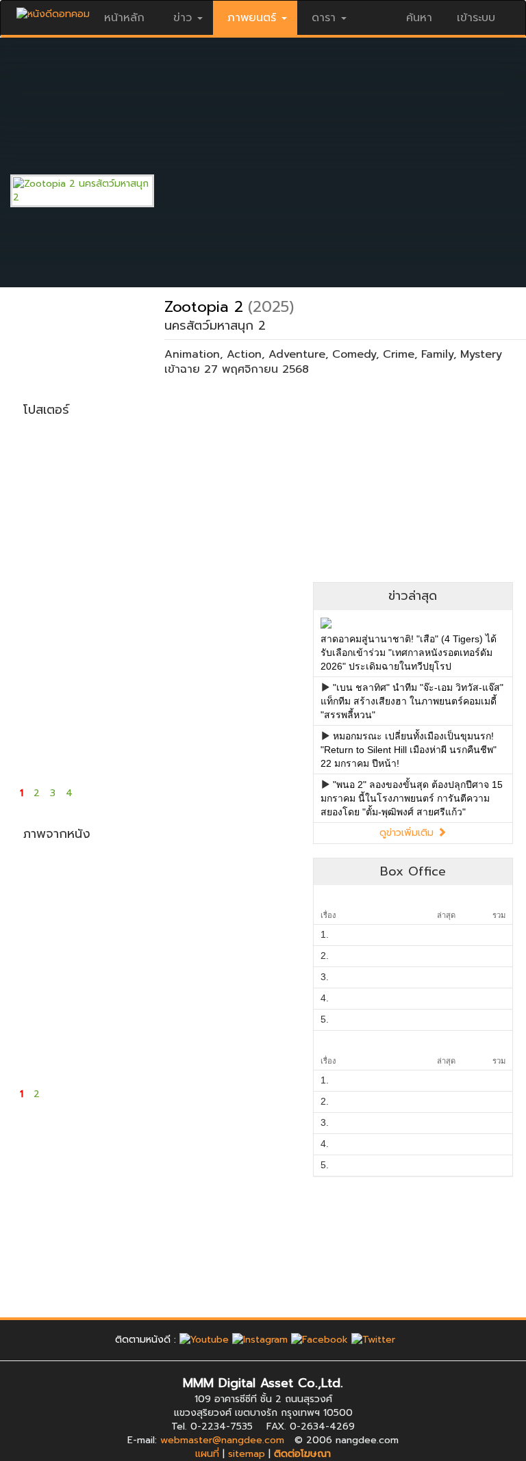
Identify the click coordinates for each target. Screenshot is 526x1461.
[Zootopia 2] (92, 190)
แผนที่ (207, 1454)
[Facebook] (319, 1339)
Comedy (354, 354)
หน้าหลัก (124, 18)
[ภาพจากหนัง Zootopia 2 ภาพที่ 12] (260, 1036)
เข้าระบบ (476, 18)
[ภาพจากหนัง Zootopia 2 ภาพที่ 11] (191, 1036)
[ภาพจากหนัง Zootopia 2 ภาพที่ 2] (121, 886)
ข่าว (182, 18)
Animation (192, 354)
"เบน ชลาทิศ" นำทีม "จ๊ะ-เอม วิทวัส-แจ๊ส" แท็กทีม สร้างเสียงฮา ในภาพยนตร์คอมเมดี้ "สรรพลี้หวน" (412, 701)
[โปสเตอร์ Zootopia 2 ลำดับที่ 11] (191, 714)
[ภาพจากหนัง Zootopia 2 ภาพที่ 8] (260, 961)
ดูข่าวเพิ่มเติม (408, 833)
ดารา (324, 18)
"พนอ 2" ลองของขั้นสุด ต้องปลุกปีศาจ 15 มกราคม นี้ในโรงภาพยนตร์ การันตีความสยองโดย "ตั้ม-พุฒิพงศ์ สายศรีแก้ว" (412, 798)
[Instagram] (260, 1339)
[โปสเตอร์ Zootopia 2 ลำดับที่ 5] (51, 598)
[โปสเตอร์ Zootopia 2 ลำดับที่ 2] (121, 482)
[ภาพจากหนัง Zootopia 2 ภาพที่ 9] (51, 1036)
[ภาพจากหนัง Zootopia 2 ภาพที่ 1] (51, 886)
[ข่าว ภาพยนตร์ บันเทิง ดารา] (53, 10)
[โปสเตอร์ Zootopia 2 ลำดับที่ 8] (260, 598)
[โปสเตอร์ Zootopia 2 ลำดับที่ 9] (51, 714)
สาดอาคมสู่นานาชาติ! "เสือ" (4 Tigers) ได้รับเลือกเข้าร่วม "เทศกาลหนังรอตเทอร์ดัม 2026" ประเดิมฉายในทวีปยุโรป (409, 652)
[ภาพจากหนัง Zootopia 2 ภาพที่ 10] (121, 1036)
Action (244, 354)
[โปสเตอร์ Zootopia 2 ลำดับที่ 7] (191, 598)
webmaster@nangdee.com (222, 1440)
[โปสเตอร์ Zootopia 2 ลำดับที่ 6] (121, 598)
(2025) (271, 306)
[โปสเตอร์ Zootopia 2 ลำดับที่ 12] (260, 714)
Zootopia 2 (203, 306)
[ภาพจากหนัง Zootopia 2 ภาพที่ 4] (260, 886)
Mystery (481, 354)
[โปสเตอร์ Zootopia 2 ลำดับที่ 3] (191, 482)
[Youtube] (204, 1339)
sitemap (246, 1454)
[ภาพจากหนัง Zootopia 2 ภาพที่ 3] (191, 886)
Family (437, 354)
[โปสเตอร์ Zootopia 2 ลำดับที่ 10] (121, 714)
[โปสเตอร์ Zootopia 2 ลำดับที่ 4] (260, 482)
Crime (398, 354)
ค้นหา (419, 18)
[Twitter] (373, 1339)
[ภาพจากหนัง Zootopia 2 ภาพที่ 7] (191, 961)
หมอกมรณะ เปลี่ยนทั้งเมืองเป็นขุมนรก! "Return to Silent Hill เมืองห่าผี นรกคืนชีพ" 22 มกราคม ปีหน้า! (409, 749)
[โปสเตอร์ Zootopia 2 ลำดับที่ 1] (51, 482)
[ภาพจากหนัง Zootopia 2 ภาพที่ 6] (121, 961)
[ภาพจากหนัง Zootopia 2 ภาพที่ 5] (51, 961)
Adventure (296, 354)
